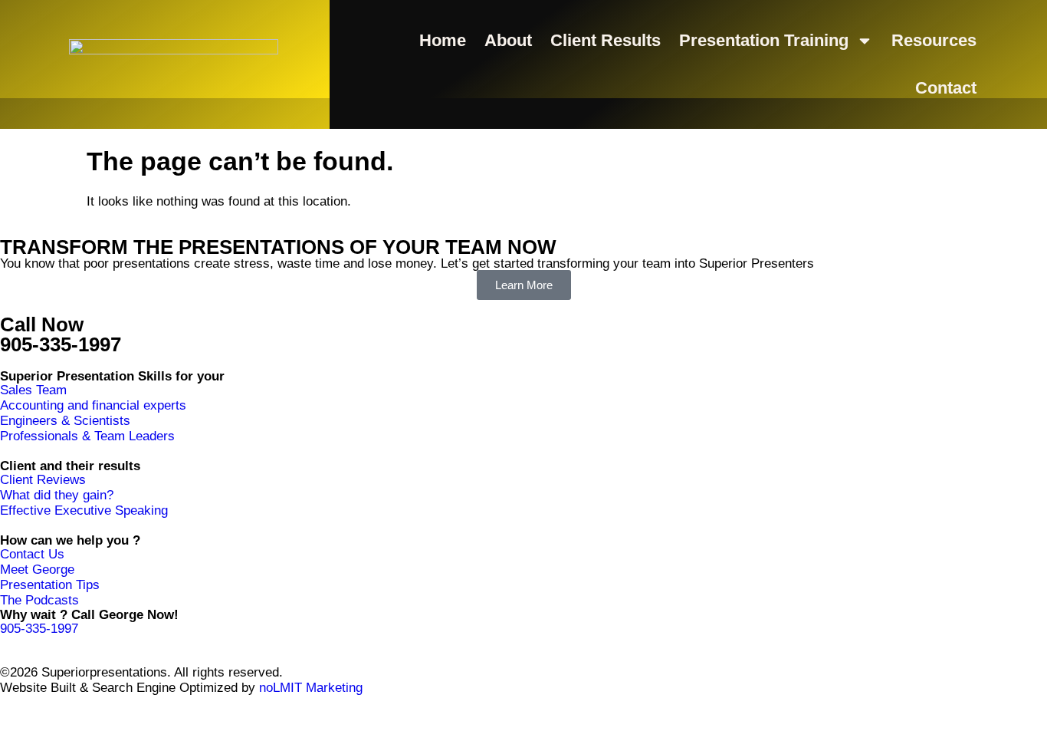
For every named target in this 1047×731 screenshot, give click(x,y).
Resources (933, 40)
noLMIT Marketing (309, 687)
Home (442, 40)
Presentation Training (763, 40)
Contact (945, 87)
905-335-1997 (60, 344)
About (508, 40)
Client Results (605, 40)
